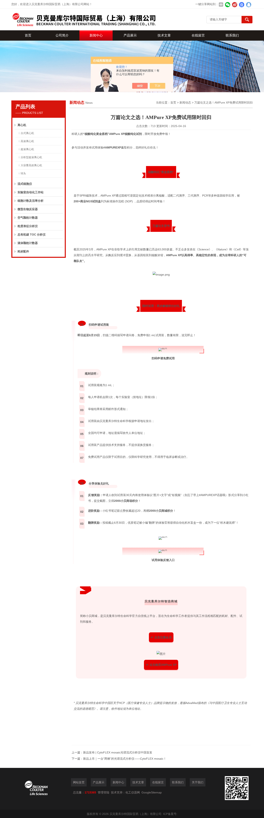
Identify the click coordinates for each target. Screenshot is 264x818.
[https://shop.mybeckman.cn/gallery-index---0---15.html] (161, 654)
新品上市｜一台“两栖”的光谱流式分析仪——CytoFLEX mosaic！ (124, 758)
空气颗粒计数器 (28, 217)
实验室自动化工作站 (31, 192)
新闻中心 (96, 35)
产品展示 (130, 35)
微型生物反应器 (28, 209)
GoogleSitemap (151, 792)
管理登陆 (103, 792)
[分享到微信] (227, 4)
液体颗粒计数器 (28, 243)
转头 (23, 173)
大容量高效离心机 (31, 165)
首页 (28, 35)
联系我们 (232, 35)
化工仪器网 (132, 792)
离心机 (22, 125)
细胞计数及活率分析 (31, 200)
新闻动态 (185, 102)
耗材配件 (23, 251)
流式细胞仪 (25, 183)
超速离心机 (27, 149)
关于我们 (197, 782)
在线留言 (198, 35)
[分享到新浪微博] (234, 4)
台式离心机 (27, 133)
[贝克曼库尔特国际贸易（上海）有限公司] (83, 19)
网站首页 (79, 782)
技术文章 (164, 35)
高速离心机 (27, 141)
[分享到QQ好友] (248, 4)
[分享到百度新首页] (241, 4)
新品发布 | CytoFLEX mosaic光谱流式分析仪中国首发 (117, 752)
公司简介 (62, 35)
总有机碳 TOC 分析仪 (32, 234)
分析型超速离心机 (31, 157)
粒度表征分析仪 (28, 226)
